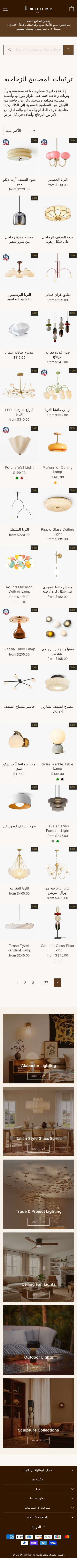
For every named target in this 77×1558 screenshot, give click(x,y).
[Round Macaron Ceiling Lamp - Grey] (24, 602)
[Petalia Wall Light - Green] (16, 478)
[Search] (68, 50)
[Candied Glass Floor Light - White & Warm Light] (60, 960)
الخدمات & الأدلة (37, 1517)
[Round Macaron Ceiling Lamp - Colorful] (14, 602)
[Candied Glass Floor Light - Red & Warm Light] (55, 960)
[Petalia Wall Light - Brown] (21, 478)
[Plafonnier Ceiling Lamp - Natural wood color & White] (60, 482)
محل (37, 1489)
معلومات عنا (37, 1498)
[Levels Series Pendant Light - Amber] (62, 841)
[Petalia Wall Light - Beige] (12, 478)
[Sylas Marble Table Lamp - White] (52, 779)
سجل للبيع (37, 1470)
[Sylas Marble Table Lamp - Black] (62, 779)
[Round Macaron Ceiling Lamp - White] (19, 602)
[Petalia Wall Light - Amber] (26, 478)
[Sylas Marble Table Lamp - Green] (57, 779)
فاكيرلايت (37, 1479)
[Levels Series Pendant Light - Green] (57, 841)
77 (46, 983)
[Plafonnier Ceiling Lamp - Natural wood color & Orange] (55, 482)
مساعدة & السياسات (37, 1507)
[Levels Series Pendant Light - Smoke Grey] (52, 841)
